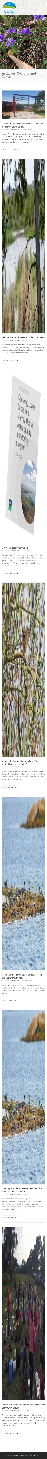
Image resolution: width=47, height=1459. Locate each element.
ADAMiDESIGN (19, 1455)
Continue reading (10, 150)
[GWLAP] (9, 7)
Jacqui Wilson (14, 129)
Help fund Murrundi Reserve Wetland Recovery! (23, 337)
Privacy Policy (35, 1455)
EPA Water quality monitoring (15, 548)
